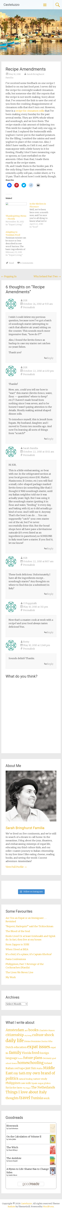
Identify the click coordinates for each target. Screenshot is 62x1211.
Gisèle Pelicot (13, 1175)
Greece (14, 1063)
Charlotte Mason (47, 1030)
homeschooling (30, 1063)
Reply (50, 358)
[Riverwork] (53, 1131)
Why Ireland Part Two (47, 276)
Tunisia (37, 1098)
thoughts (12, 1098)
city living (27, 1035)
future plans (32, 1058)
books (33, 1030)
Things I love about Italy (26, 1092)
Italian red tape (15, 1068)
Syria (9, 1087)
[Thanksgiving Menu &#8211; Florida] (16, 208)
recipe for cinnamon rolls (30, 110)
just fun (31, 1068)
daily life (15, 1040)
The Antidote (13, 1158)
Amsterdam (15, 1030)
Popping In (9, 276)
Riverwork (12, 1125)
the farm (17, 1087)
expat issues (38, 1046)
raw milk (26, 1083)
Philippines (13, 1083)
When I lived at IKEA (17, 949)
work (46, 1098)
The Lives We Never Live (19, 972)
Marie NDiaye (13, 1150)
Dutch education (16, 1047)
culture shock (43, 1035)
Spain (34, 1083)
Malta (39, 1068)
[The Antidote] (53, 1164)
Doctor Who (46, 1041)
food (11, 263)
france (20, 1058)
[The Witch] (53, 1153)
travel (24, 1097)
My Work (11, 977)
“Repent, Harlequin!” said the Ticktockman (30, 926)
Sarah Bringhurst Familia (25, 828)
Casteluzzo (11, 4)
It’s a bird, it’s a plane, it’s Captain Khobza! (28, 954)
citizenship (15, 1035)
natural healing (26, 1079)
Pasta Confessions (16, 959)
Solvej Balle (12, 1139)
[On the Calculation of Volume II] (53, 1142)
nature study (40, 1079)
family (15, 1052)
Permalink (29, 307)
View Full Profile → (16, 866)
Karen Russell (13, 1161)
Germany (47, 1058)
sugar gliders (44, 1083)
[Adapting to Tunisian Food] (18, 243)
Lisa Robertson (13, 1128)
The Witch (12, 1147)
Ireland (48, 1063)
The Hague (27, 1088)
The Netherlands (43, 1087)
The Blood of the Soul (18, 931)
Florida (26, 1053)
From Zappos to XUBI (17, 944)
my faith (19, 1073)
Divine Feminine (32, 1041)
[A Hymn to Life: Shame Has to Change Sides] (53, 1174)
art (26, 1030)
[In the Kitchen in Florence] (41, 215)
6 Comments (26, 263)
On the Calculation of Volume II (23, 1136)
